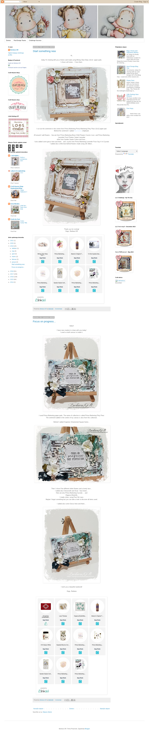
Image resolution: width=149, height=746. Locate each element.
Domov (8, 40)
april (13, 254)
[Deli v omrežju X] (70, 309)
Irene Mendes (15, 204)
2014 (12, 282)
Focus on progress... (44, 321)
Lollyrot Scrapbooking (18, 171)
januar (14, 262)
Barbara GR (14, 50)
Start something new (44, 51)
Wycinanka (78, 131)
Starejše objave (105, 708)
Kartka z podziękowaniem (23, 159)
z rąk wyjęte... (15, 155)
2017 (12, 274)
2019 (12, 246)
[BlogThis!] (68, 309)
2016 (12, 277)
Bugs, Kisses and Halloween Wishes (132, 51)
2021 (12, 240)
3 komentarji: (59, 309)
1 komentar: (58, 700)
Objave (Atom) (47, 712)
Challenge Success (35, 40)
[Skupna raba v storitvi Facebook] (72, 309)
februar (14, 259)
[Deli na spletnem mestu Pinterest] (75, 309)
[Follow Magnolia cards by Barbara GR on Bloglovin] (124, 192)
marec (14, 256)
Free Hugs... (130, 108)
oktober (14, 248)
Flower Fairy (130, 80)
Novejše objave (38, 708)
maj (13, 251)
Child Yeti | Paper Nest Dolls (23, 207)
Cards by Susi (15, 219)
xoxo (21, 172)
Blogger (87, 729)
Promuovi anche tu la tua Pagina (17, 67)
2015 (12, 279)
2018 (12, 271)
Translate (131, 154)
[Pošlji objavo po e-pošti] (66, 309)
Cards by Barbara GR (14, 63)
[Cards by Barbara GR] (9, 65)
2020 (12, 243)
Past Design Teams (20, 40)
